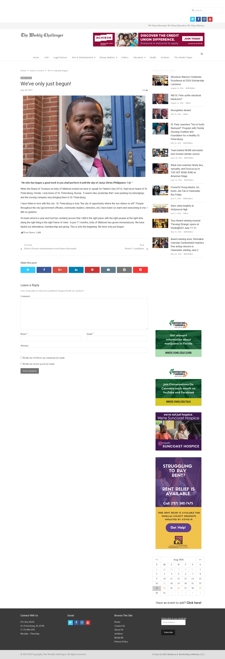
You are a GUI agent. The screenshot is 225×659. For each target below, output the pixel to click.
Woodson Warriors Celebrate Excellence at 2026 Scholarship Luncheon (187, 80)
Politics (124, 57)
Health (153, 57)
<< (156, 559)
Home (36, 57)
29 (200, 588)
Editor (188, 103)
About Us (118, 629)
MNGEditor (190, 88)
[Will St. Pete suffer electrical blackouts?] (160, 95)
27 (164, 569)
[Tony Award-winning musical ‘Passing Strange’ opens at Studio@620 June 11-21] (160, 220)
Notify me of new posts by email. (39, 364)
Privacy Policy (121, 641)
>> (200, 559)
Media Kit (118, 637)
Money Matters (107, 57)
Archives (165, 57)
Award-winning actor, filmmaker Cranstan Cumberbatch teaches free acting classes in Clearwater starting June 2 (187, 244)
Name (24, 334)
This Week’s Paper (183, 57)
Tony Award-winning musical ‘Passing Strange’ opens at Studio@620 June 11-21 (185, 224)
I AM (46, 57)
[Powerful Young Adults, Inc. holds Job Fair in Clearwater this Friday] (160, 187)
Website (24, 345)
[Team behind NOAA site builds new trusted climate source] (160, 150)
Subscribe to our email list (173, 618)
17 (164, 583)
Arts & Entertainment (82, 57)
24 (164, 588)
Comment (25, 296)
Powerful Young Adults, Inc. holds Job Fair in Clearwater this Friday (185, 191)
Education (138, 57)
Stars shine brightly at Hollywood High (182, 207)
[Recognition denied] (160, 110)
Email (90, 334)
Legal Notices (60, 57)
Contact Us (119, 626)
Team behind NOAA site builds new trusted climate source (187, 152)
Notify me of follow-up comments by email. (44, 358)
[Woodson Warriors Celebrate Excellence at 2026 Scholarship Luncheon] (160, 77)
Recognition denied (181, 110)
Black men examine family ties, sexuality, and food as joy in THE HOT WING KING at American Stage (187, 170)
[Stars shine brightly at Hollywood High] (160, 205)
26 (178, 588)
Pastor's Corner (26, 78)
